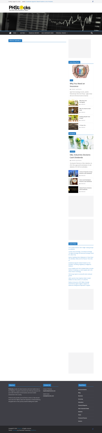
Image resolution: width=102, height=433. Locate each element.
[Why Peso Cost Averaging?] (73, 102)
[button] (17, 33)
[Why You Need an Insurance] (81, 71)
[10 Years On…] (73, 126)
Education (80, 402)
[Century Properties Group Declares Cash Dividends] (73, 173)
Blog (71, 80)
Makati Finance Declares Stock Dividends (85, 188)
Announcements (82, 389)
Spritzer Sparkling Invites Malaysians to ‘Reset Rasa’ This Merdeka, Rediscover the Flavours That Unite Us (80, 259)
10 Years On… (82, 125)
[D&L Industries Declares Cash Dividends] (81, 142)
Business (80, 396)
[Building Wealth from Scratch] (73, 118)
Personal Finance (61, 33)
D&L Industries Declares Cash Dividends (80, 156)
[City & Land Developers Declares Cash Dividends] (73, 181)
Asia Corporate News (48, 33)
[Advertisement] (79, 48)
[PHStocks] (51, 13)
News (14, 33)
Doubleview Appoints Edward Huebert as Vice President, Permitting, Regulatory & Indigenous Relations (39, 2)
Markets (80, 411)
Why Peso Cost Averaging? (83, 101)
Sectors (22, 33)
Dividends (72, 151)
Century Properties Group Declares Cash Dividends (85, 172)
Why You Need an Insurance (77, 84)
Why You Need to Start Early (85, 109)
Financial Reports (34, 33)
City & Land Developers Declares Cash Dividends (85, 180)
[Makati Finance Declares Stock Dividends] (73, 189)
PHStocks (79, 89)
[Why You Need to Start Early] (73, 110)
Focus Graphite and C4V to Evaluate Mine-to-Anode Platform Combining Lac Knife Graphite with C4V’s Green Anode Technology (80, 270)
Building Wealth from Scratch (84, 117)
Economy (80, 399)
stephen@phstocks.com (49, 391)
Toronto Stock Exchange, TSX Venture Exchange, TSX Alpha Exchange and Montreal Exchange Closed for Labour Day (81, 253)
